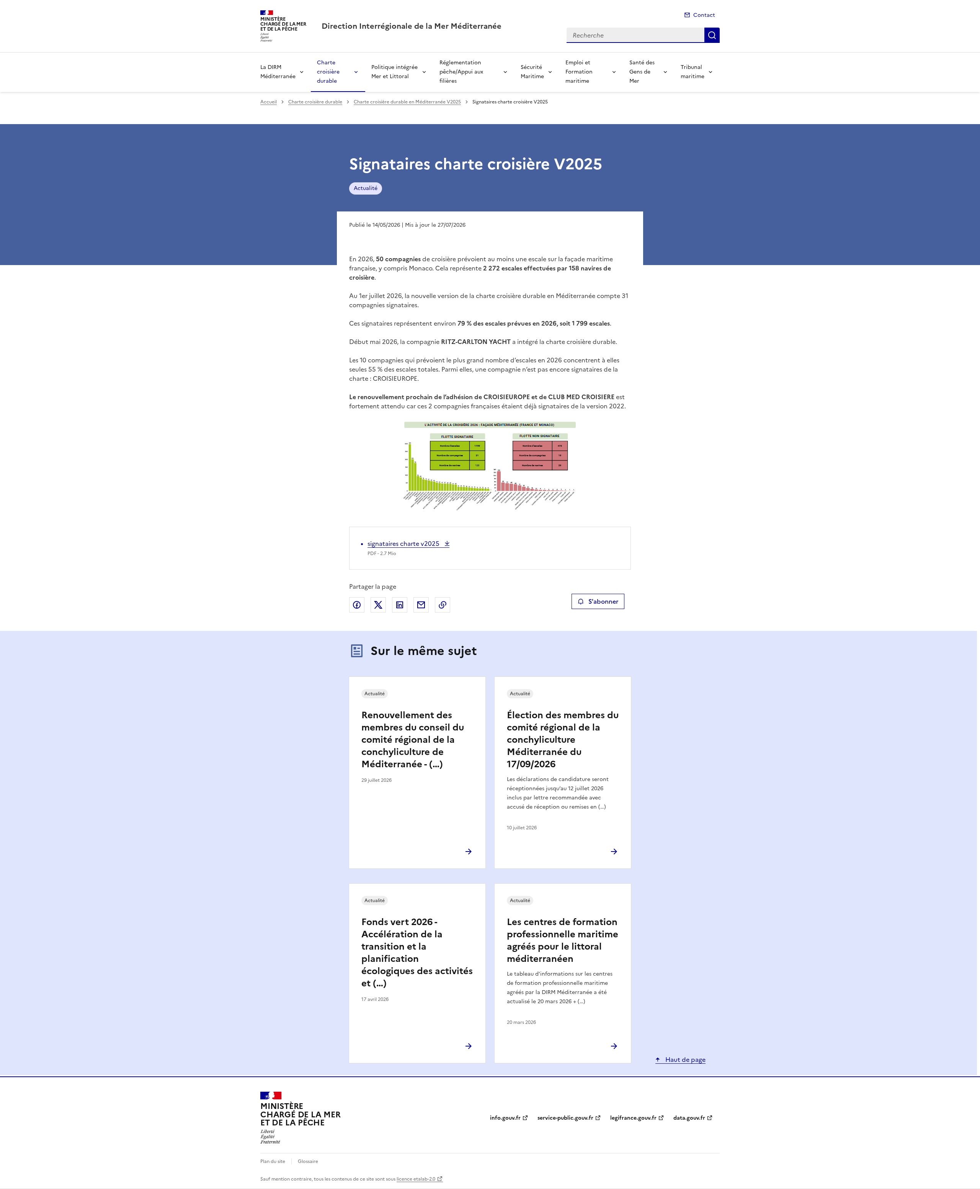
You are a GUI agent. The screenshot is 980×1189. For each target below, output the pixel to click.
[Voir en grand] (490, 466)
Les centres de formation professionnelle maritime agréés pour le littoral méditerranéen (562, 940)
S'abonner (603, 601)
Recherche (712, 35)
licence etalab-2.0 (416, 1179)
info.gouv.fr (505, 1118)
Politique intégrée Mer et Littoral (394, 71)
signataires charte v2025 (404, 543)
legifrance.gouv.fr (633, 1118)
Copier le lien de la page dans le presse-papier (442, 605)
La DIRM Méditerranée (278, 71)
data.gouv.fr (689, 1118)
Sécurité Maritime (532, 71)
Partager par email (421, 605)
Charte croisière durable (328, 72)
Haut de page (685, 1059)
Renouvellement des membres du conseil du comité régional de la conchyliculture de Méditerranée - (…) (412, 739)
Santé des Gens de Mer (642, 72)
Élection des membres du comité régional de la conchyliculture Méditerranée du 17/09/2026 (563, 739)
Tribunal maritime (692, 71)
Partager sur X (378, 605)
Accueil (268, 101)
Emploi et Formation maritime (579, 72)
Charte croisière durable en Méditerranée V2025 (407, 101)
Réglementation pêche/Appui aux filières (461, 72)
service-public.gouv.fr (565, 1118)
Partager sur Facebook (356, 605)
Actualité (365, 188)
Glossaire (308, 1161)
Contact (704, 15)
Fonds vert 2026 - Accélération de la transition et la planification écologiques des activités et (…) (417, 952)
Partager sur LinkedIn (399, 605)
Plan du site (272, 1161)
